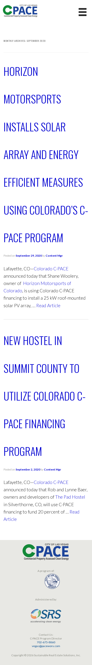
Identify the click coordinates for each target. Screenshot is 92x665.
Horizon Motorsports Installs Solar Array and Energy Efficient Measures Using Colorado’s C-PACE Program (46, 154)
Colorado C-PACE (51, 268)
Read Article (48, 305)
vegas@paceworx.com (46, 646)
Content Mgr (54, 255)
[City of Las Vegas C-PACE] (20, 10)
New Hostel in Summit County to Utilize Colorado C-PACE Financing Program (45, 395)
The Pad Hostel (70, 497)
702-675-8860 (46, 642)
